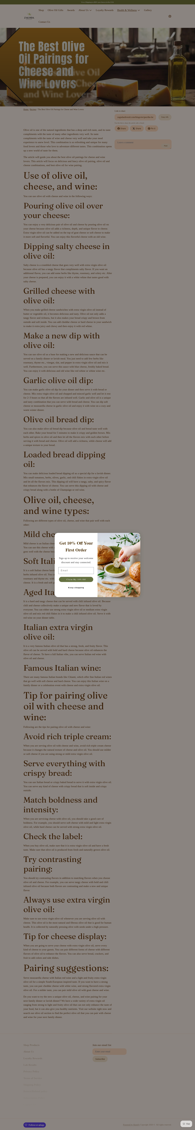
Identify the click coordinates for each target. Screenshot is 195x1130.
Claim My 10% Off (76, 579)
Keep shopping (76, 588)
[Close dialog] (137, 536)
